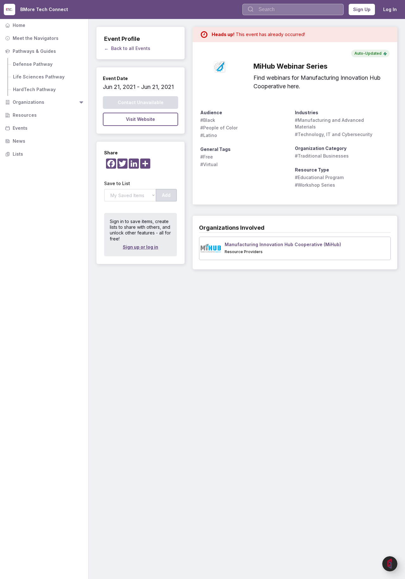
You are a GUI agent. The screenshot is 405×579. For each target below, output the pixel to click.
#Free (206, 156)
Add (166, 195)
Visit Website (140, 119)
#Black (207, 120)
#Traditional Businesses (322, 156)
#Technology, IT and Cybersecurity (333, 134)
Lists (13, 154)
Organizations (24, 102)
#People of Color (219, 127)
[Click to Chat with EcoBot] (389, 563)
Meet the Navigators (31, 38)
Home (14, 25)
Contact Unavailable (141, 102)
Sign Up (362, 9)
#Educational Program (319, 177)
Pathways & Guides (30, 51)
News (14, 141)
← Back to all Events (127, 48)
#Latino (208, 135)
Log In (390, 9)
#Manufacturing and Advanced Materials (330, 123)
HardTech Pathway (34, 89)
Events (16, 128)
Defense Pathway (33, 64)
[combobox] (293, 9)
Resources (20, 115)
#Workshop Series (315, 185)
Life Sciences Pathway (39, 76)
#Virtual (209, 164)
